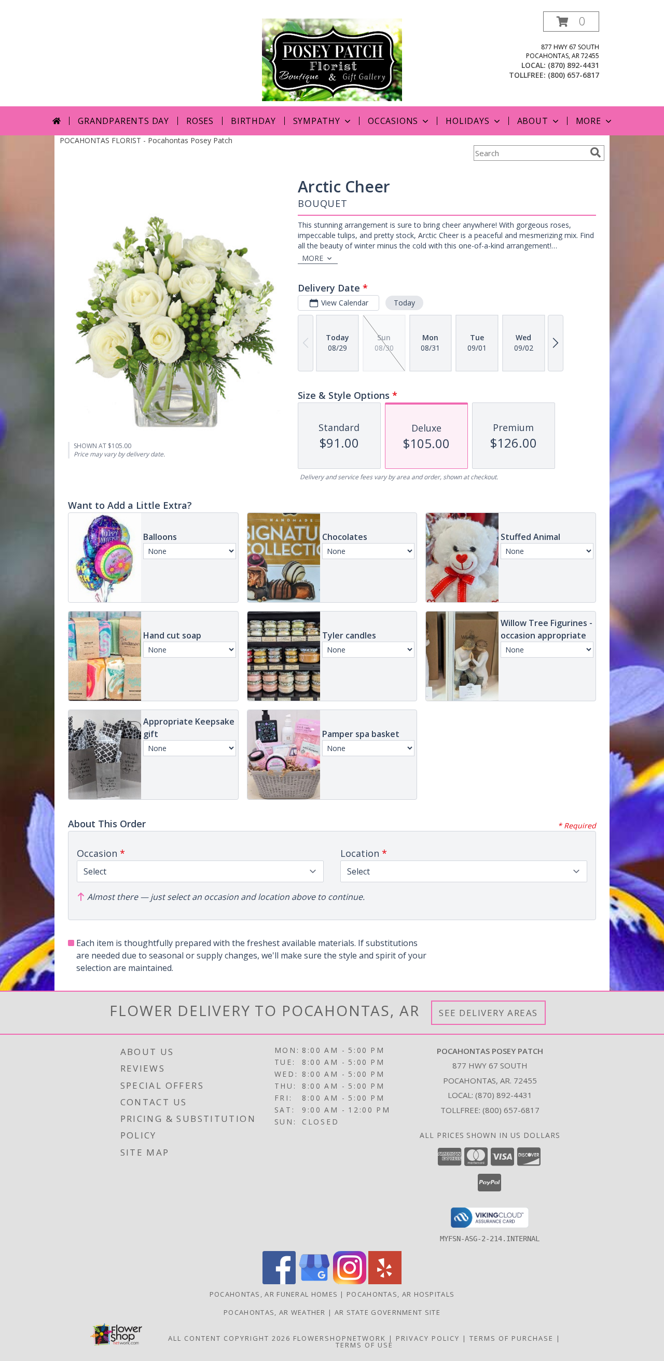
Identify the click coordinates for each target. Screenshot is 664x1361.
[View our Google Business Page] (314, 1281)
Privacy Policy (428, 1338)
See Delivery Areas (488, 1013)
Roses (200, 121)
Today (404, 303)
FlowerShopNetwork (339, 1338)
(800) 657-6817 (573, 75)
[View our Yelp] (385, 1281)
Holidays (467, 121)
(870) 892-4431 (573, 65)
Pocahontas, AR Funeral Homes (274, 1294)
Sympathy (316, 121)
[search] (595, 152)
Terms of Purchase (511, 1338)
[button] (571, 21)
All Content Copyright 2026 (229, 1338)
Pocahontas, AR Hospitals (400, 1294)
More (588, 121)
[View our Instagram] (349, 1281)
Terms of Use (364, 1345)
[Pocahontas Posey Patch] (331, 59)
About (532, 121)
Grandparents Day (123, 121)
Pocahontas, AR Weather (275, 1312)
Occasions (393, 121)
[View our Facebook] (279, 1281)
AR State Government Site (387, 1312)
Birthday (253, 121)
